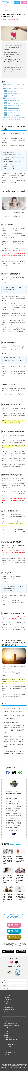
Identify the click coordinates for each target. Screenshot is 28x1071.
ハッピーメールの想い (7, 999)
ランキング (4, 982)
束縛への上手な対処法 (9, 98)
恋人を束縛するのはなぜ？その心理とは (13, 88)
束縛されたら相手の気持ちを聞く (14, 103)
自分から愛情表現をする (12, 108)
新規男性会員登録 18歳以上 (8, 1009)
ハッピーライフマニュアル (8, 985)
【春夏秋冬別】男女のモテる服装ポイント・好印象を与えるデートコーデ (7, 898)
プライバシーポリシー (7, 1021)
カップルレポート (6, 1031)
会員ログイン (5, 1011)
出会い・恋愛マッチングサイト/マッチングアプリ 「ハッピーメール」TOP (14, 995)
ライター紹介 (5, 988)
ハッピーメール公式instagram (8, 1046)
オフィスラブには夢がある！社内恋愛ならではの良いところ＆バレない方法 (20, 879)
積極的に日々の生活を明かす (13, 105)
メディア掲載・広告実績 (7, 1037)
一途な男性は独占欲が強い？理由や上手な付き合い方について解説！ (20, 897)
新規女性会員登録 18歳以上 (8, 1007)
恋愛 (16, 19)
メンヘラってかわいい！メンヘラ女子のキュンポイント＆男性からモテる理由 (7, 879)
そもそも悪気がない (11, 96)
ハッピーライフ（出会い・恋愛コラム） (11, 1039)
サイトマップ (5, 1056)
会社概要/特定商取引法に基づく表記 (10, 1023)
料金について (5, 1001)
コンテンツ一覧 (6, 1054)
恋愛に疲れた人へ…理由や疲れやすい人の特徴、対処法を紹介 (20, 859)
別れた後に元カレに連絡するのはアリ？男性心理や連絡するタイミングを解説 (7, 860)
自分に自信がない (10, 91)
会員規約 (4, 1019)
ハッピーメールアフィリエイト (9, 1052)
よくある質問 (5, 1003)
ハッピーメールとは (7, 997)
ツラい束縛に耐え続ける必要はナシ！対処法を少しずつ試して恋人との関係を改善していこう (14, 119)
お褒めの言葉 (5, 1035)
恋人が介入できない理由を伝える (14, 115)
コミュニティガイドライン (8, 1027)
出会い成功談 (5, 1033)
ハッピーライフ (21, 10)
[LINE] (20, 772)
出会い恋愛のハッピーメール (8, 10)
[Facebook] (8, 772)
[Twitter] (14, 772)
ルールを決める (10, 113)
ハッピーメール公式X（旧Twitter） (10, 1044)
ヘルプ (4, 1013)
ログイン (14, 937)
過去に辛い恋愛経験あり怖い (13, 93)
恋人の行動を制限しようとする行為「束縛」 (13, 85)
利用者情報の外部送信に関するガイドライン (12, 1025)
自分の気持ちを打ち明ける (12, 100)
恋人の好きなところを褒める (13, 110)
